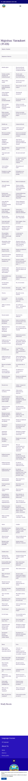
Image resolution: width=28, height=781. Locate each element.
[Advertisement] (14, 23)
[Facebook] (14, 760)
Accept (4, 778)
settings (11, 776)
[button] (20, 6)
